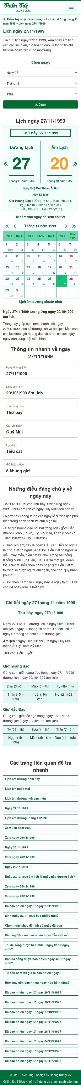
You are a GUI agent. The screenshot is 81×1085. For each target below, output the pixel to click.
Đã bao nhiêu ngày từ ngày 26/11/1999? (33, 992)
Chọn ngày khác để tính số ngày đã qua (33, 925)
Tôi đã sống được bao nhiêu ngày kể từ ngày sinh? (37, 947)
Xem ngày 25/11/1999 (20, 886)
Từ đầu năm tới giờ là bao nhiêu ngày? (33, 973)
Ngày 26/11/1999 (16, 847)
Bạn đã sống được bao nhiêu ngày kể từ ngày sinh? (38, 961)
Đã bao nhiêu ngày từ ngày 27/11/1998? (33, 1022)
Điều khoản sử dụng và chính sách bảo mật (48, 1081)
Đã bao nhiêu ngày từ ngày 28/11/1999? (33, 1031)
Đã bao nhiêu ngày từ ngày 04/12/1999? (33, 1041)
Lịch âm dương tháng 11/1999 (26, 818)
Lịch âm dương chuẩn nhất (40, 301)
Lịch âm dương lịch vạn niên (25, 798)
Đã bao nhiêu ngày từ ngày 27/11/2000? (33, 1061)
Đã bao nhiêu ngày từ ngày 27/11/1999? (33, 906)
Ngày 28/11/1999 (16, 867)
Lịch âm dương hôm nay (22, 779)
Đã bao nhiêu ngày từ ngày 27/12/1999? (33, 1051)
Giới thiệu (9, 1081)
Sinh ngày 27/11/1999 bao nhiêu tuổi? (32, 915)
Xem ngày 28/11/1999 (20, 857)
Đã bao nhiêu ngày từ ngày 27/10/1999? (33, 1012)
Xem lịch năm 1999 (18, 828)
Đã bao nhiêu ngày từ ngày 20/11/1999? (33, 1002)
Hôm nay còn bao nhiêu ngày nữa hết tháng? (37, 982)
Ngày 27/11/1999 (16, 808)
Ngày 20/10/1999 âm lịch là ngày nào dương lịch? (40, 876)
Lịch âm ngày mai (17, 788)
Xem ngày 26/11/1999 (20, 837)
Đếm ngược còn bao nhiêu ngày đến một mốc (37, 935)
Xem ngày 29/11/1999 (20, 896)
